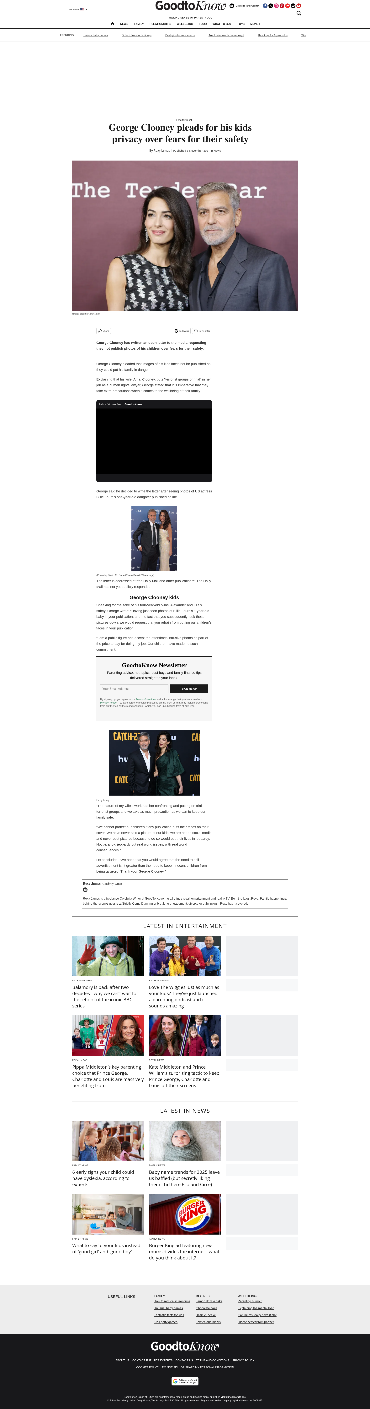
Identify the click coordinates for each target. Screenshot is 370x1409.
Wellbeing (185, 23)
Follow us (184, 330)
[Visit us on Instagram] (276, 5)
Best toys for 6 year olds (273, 35)
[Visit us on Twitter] (270, 5)
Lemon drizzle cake (209, 1301)
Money (255, 23)
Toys (241, 23)
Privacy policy (243, 1360)
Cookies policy (147, 1367)
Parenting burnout (250, 1301)
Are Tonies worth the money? (226, 35)
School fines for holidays (136, 35)
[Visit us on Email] (293, 5)
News (124, 23)
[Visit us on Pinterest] (282, 5)
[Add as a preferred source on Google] (185, 1381)
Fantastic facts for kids (169, 1315)
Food (203, 23)
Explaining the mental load (256, 1308)
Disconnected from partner (256, 1322)
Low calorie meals (208, 1322)
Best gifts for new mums (180, 35)
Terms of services (146, 699)
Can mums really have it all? (257, 1315)
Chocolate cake (206, 1308)
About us (122, 1360)
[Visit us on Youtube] (298, 5)
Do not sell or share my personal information (198, 1367)
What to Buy (222, 23)
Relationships (160, 23)
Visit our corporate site (233, 1397)
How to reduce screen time (172, 1301)
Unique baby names (95, 35)
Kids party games (165, 1322)
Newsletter (204, 330)
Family (139, 23)
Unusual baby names (168, 1308)
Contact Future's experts (152, 1360)
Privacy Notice (108, 702)
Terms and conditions (212, 1360)
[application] (154, 441)
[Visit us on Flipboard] (287, 5)
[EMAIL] (86, 889)
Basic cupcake (206, 1315)
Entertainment (184, 119)
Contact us (184, 1360)
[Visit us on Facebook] (265, 5)
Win (303, 35)
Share (106, 330)
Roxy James (162, 150)
